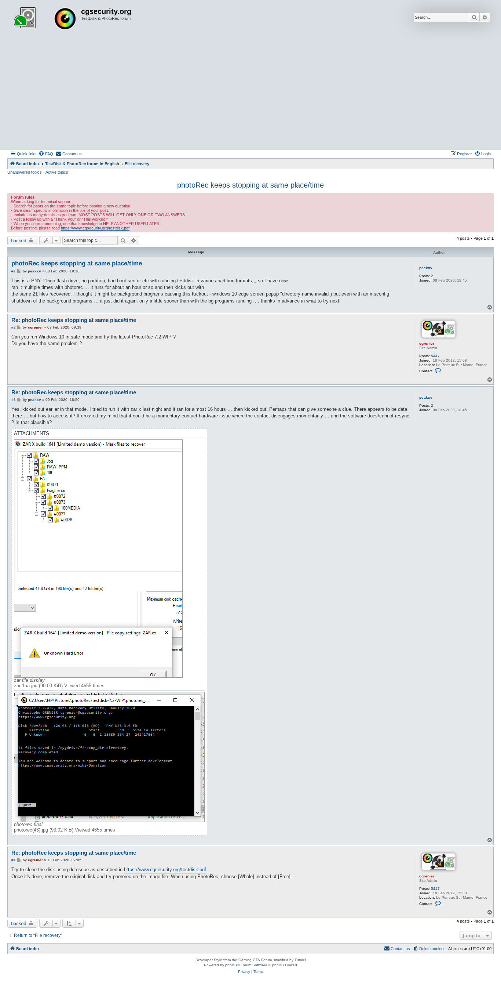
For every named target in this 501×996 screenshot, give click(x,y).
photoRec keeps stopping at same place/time (250, 185)
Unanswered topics (24, 172)
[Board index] (45, 19)
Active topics (56, 172)
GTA (256, 960)
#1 (13, 271)
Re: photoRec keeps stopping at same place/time (73, 320)
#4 (13, 860)
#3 (13, 400)
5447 (435, 356)
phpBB (231, 965)
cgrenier (426, 343)
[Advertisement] (250, 94)
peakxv (425, 268)
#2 (13, 327)
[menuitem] (46, 153)
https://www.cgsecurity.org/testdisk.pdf (95, 228)
